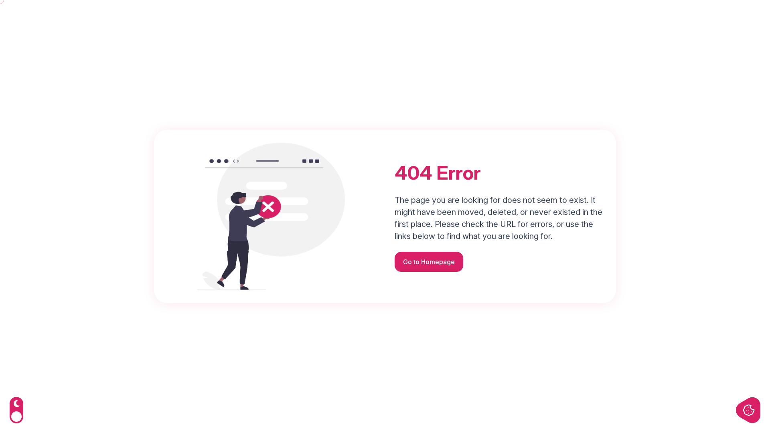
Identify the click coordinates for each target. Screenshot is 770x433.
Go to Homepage (429, 262)
